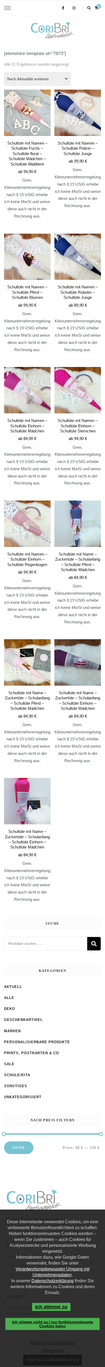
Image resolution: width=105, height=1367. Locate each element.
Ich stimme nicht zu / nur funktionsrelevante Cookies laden (52, 1324)
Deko (9, 1009)
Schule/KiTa (17, 1075)
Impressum (52, 1350)
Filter (19, 1147)
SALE (9, 1064)
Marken (12, 1031)
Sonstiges (15, 1086)
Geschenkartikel (23, 1020)
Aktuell (13, 987)
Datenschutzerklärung (53, 1280)
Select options (27, 141)
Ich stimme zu (51, 1307)
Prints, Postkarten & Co (31, 1053)
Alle (9, 998)
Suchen (94, 943)
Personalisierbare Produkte (37, 1042)
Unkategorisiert (22, 1097)
